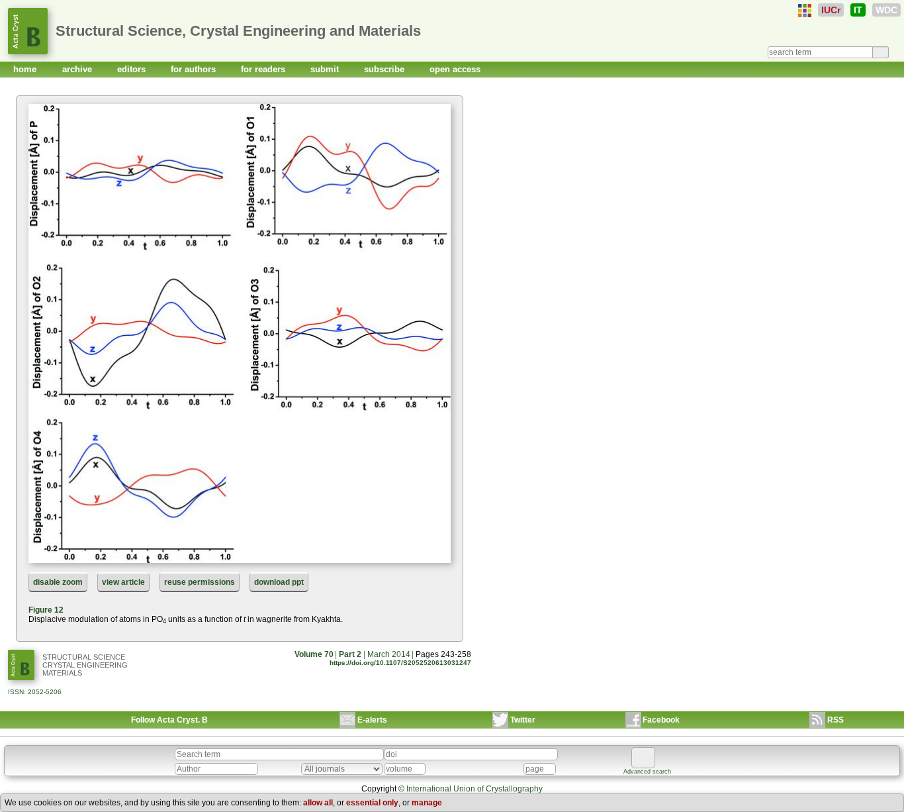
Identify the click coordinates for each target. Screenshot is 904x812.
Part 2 (350, 654)
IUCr (830, 10)
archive (78, 69)
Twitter (522, 720)
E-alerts (372, 720)
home (26, 69)
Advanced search (647, 771)
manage (427, 802)
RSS (835, 720)
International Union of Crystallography (474, 788)
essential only (372, 802)
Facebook (661, 720)
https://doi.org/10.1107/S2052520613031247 (400, 662)
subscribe (385, 69)
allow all (318, 802)
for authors (194, 69)
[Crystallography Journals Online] (804, 10)
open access (454, 69)
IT (858, 10)
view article (123, 582)
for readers (264, 69)
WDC (886, 10)
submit (325, 69)
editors (132, 69)
